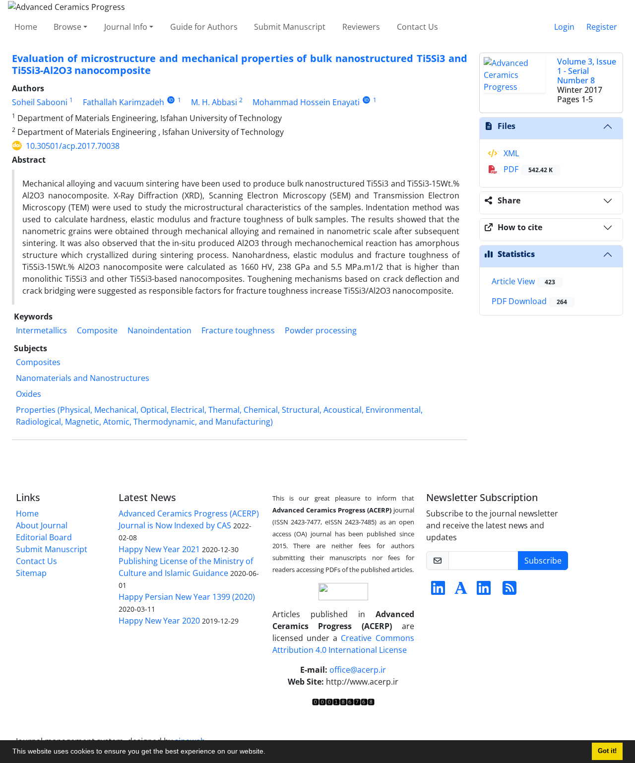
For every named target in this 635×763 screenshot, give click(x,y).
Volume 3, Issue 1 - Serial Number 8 (586, 71)
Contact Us (417, 26)
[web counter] (343, 701)
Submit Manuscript (289, 26)
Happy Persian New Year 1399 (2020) (187, 596)
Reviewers (361, 26)
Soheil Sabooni (39, 102)
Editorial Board (44, 537)
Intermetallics (41, 330)
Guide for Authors (204, 26)
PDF (527, 169)
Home (25, 26)
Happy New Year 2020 (159, 620)
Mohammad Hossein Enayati (306, 102)
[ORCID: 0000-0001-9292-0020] (171, 100)
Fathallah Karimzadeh (123, 102)
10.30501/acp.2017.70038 (73, 145)
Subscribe (543, 560)
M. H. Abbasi (214, 102)
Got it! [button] (607, 751)
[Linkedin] (438, 590)
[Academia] (461, 590)
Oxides (28, 393)
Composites (38, 362)
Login (564, 26)
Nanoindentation (159, 330)
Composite (97, 330)
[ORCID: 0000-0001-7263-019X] (366, 100)
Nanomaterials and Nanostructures (82, 378)
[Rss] (509, 590)
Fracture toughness (238, 330)
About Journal (41, 525)
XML (510, 153)
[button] (268, 752)
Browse (67, 26)
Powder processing (321, 330)
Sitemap (31, 573)
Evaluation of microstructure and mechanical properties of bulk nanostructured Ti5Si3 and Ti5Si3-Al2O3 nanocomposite (239, 64)
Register (601, 26)
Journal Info (125, 26)
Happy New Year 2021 (159, 549)
